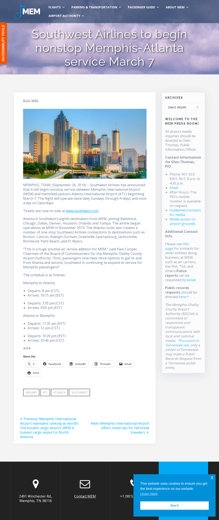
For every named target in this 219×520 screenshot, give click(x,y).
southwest (79, 392)
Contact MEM (85, 496)
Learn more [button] (149, 494)
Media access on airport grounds (183, 221)
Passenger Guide (141, 7)
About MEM (175, 7)
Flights (55, 7)
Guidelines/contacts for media (185, 212)
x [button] (212, 477)
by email (188, 280)
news (34, 100)
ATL (45, 392)
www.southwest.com (82, 210)
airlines (31, 392)
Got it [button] (174, 505)
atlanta (59, 392)
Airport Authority (64, 16)
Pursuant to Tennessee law (182, 342)
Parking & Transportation (94, 7)
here (182, 296)
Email (174, 187)
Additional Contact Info (181, 233)
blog (26, 100)
